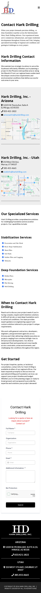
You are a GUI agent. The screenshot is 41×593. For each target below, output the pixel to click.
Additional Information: (16, 468)
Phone (9, 448)
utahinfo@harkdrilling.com (15, 172)
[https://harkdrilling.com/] (8, 7)
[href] (20, 128)
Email (9, 458)
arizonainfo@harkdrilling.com (16, 115)
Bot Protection (11, 488)
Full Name (10, 428)
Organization (11, 438)
